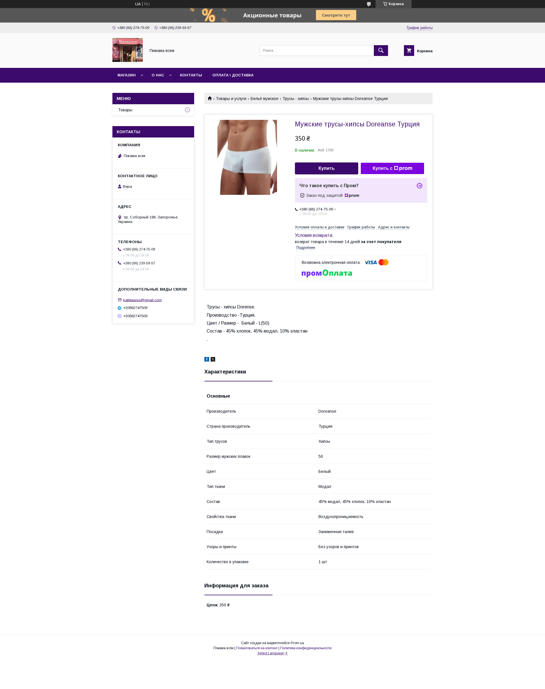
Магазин (127, 75)
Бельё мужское (264, 98)
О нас (158, 75)
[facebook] (206, 360)
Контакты (191, 75)
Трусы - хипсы (295, 98)
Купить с (383, 168)
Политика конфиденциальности (306, 648)
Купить (326, 168)
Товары (125, 110)
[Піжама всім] (127, 60)
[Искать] (381, 50)
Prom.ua (297, 643)
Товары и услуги (231, 98)
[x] (213, 360)
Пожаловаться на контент (257, 648)
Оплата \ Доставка (232, 75)
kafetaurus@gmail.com (142, 300)
